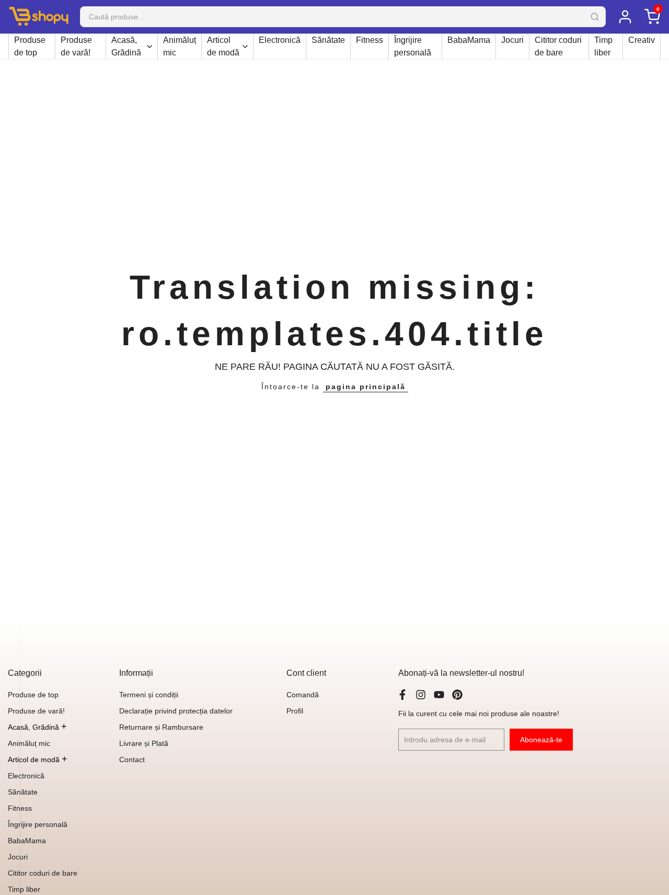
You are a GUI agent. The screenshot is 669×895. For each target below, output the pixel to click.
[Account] (624, 16)
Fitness (369, 40)
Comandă (302, 694)
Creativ (641, 40)
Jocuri (512, 40)
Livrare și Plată (143, 743)
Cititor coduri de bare (558, 46)
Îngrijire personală (412, 46)
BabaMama (468, 40)
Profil (294, 711)
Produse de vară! (76, 46)
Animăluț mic (179, 46)
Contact (132, 759)
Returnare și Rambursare (161, 727)
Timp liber (603, 46)
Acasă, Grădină (126, 46)
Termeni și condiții (148, 694)
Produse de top (29, 46)
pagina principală (366, 386)
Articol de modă (223, 46)
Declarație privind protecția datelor (176, 711)
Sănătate (328, 40)
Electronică (280, 40)
